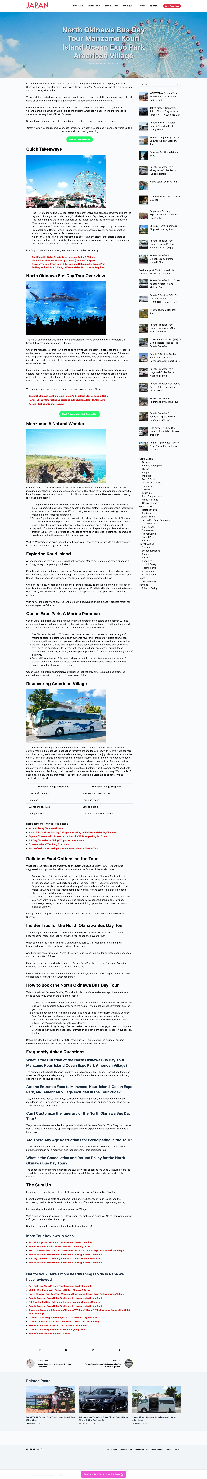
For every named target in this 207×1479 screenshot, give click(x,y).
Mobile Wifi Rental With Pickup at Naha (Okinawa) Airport (63, 260)
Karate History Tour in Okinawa (46, 828)
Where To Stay (94, 6)
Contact (153, 6)
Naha (97, 63)
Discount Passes (151, 550)
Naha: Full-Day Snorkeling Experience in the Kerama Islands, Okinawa (67, 400)
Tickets (146, 547)
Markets (146, 475)
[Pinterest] (93, 1350)
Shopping (147, 561)
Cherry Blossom (150, 503)
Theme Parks (149, 567)
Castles (146, 489)
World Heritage (150, 499)
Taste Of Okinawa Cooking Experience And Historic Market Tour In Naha (68, 396)
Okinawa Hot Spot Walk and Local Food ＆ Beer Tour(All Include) (64, 1321)
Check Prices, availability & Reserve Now (79, 414)
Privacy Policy (149, 588)
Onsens (146, 462)
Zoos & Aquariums (152, 496)
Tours (142, 6)
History (146, 469)
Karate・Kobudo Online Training (46, 404)
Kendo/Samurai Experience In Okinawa (50, 1333)
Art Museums (149, 574)
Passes (146, 557)
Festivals (147, 493)
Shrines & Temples (152, 465)
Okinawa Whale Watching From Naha (49, 844)
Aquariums (148, 571)
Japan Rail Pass (150, 523)
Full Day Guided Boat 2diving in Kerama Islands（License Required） (69, 267)
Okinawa (103, 63)
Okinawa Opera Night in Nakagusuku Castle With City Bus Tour (63, 1317)
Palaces (146, 554)
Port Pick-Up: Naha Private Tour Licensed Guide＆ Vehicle (63, 257)
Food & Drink (149, 479)
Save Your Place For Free (79, 139)
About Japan (77, 6)
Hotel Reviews (149, 509)
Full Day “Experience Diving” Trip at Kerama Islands (57, 840)
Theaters (147, 486)
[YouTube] (41, 1449)
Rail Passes (148, 527)
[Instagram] (34, 1449)
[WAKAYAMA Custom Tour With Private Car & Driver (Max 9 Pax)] (50, 1399)
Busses (146, 540)
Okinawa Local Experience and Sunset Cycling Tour (57, 1329)
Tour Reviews (112, 63)
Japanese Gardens (152, 482)
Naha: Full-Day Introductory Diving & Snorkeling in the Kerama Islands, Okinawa (72, 832)
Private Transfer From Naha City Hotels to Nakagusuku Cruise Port (68, 264)
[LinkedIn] (119, 1350)
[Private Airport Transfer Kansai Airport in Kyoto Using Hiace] (156, 1399)
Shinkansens (149, 530)
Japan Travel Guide (172, 6)
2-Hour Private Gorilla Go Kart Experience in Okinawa (58, 1325)
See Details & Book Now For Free (102, 1474)
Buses (91, 63)
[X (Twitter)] (66, 1350)
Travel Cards (149, 533)
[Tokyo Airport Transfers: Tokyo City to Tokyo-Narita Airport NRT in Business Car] (103, 1399)
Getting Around (111, 6)
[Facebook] (39, 1350)
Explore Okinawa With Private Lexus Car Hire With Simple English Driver (68, 836)
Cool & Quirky (149, 564)
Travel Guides (128, 6)
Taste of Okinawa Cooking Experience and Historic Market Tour (63, 848)
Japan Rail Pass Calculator (156, 520)
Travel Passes (149, 537)
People (146, 472)
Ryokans (146, 513)
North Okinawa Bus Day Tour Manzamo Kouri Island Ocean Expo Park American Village (76, 1250)
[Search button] (178, 84)
